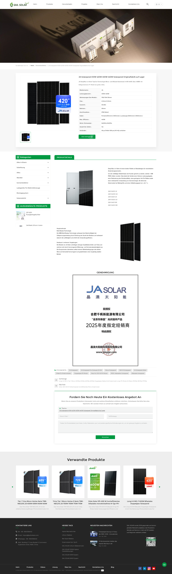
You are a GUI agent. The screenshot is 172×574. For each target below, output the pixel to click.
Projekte (84, 4)
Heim (35, 4)
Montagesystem (22, 193)
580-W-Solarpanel (125, 370)
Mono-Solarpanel (110, 370)
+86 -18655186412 (26, 531)
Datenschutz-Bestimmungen (74, 570)
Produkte (49, 4)
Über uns (99, 4)
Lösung (55, 567)
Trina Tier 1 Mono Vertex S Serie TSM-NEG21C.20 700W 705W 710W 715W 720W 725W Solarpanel (32, 502)
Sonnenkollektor (41, 65)
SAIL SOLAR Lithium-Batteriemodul (73, 546)
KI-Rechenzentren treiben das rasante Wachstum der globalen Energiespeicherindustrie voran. (108, 542)
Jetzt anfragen (86, 137)
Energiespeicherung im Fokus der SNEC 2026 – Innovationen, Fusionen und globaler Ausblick (108, 533)
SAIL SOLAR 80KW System (70, 558)
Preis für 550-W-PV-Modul (99, 373)
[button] (159, 487)
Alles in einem (22, 162)
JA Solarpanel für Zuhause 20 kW (91, 370)
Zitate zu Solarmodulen (63, 373)
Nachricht (115, 4)
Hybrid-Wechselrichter (69, 531)
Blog (112, 567)
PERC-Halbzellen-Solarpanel (119, 373)
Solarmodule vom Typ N (69, 542)
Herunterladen (67, 4)
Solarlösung (21, 167)
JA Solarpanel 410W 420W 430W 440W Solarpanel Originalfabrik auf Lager (82, 410)
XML (63, 570)
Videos (42, 567)
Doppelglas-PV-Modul (81, 373)
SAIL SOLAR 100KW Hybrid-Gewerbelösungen (70, 550)
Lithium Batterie (67, 535)
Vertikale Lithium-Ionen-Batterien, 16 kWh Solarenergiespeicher (34, 227)
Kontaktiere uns (133, 4)
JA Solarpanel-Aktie (140, 370)
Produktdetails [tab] (64, 157)
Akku (18, 172)
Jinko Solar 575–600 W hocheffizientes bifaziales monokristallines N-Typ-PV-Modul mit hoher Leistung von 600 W (68, 502)
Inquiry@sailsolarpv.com (31, 535)
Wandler (20, 178)
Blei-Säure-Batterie (68, 538)
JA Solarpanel (73, 370)
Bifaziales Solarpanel (138, 373)
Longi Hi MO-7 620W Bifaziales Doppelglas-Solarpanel (104, 502)
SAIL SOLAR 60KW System (70, 555)
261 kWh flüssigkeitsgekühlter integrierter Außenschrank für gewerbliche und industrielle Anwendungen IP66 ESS (36, 214)
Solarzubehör (21, 198)
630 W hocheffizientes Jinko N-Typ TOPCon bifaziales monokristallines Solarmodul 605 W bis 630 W (139, 502)
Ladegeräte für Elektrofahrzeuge (28, 188)
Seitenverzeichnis (55, 570)
